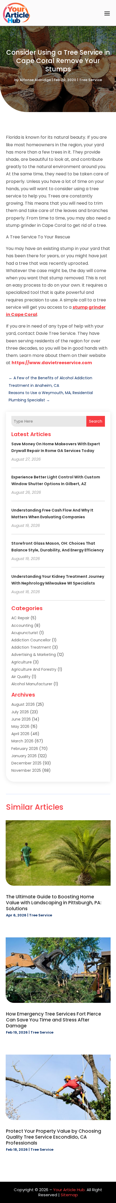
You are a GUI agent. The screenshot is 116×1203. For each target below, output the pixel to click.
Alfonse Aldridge (35, 79)
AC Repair (20, 618)
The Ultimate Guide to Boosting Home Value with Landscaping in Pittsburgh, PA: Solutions (53, 902)
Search (95, 421)
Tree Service (90, 79)
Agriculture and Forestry (33, 669)
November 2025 (26, 770)
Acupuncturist (24, 632)
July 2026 (20, 712)
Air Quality (20, 676)
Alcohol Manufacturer (31, 684)
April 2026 (20, 733)
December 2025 (26, 763)
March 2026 (22, 741)
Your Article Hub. (69, 1189)
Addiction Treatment (31, 647)
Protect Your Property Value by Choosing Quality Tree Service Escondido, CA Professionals (53, 1137)
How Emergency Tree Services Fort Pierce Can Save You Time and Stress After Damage (53, 1020)
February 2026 (24, 748)
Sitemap (69, 1195)
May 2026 (20, 726)
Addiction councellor (31, 640)
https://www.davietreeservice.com (52, 363)
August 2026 (23, 704)
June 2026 (21, 719)
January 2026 (24, 756)
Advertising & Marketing (33, 654)
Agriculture (21, 662)
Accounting (22, 625)
